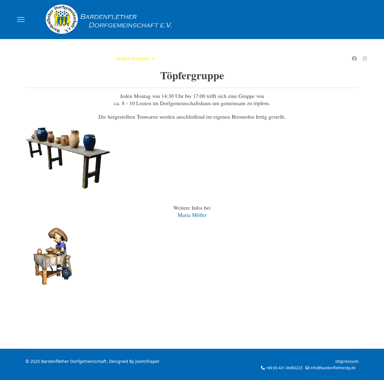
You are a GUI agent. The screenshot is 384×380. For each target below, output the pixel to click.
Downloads (202, 58)
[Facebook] (354, 58)
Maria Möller (192, 214)
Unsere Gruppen (132, 58)
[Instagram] (365, 58)
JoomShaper (147, 361)
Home (73, 58)
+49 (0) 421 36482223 (284, 367)
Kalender (173, 58)
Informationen (267, 58)
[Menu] (21, 19)
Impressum (346, 361)
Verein (94, 58)
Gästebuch (233, 58)
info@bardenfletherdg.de (333, 367)
